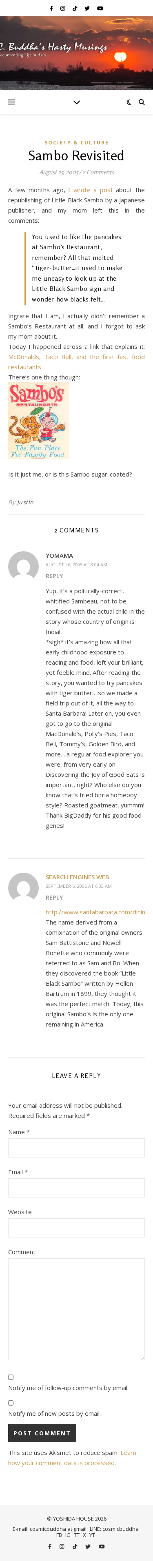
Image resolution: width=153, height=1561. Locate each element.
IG (68, 1535)
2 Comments (98, 172)
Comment (21, 1252)
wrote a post (93, 190)
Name (19, 1132)
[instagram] (63, 8)
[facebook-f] (52, 8)
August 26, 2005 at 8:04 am (76, 564)
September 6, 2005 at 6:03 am (79, 886)
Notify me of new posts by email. (54, 1413)
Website (20, 1212)
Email (18, 1172)
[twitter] (87, 8)
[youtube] (100, 8)
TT (77, 1535)
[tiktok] (75, 8)
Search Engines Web (77, 877)
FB (59, 1535)
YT (92, 1535)
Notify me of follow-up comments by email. (68, 1388)
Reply (54, 576)
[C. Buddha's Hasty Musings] (76, 53)
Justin (25, 502)
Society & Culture (76, 142)
